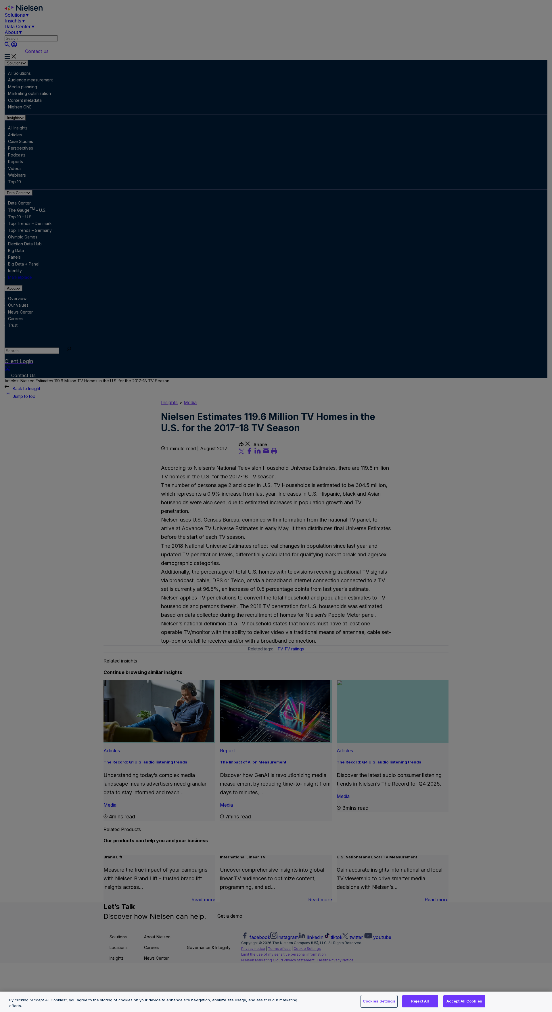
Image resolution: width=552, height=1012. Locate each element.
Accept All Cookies (464, 1001)
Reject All (420, 1001)
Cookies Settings (379, 1001)
